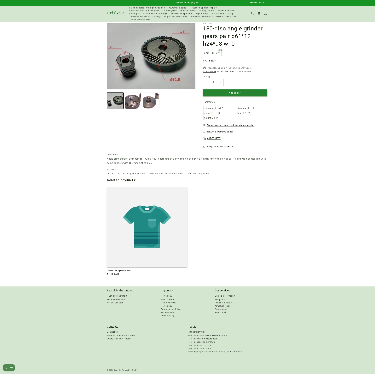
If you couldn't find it (117, 296)
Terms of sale (167, 312)
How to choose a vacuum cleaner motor (207, 335)
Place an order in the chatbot (121, 335)
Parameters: (209, 102)
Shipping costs (209, 71)
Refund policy (167, 315)
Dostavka (117, 370)
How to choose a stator (199, 345)
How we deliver (168, 302)
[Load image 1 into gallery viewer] (115, 100)
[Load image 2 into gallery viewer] (133, 100)
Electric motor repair (225, 296)
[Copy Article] (219, 53)
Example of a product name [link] (119, 271)
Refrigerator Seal (196, 332)
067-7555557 (214, 138)
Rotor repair (221, 312)
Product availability (170, 309)
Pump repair (221, 299)
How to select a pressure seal (202, 339)
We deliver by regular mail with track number (230, 125)
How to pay (166, 306)
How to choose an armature (201, 342)
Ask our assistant (115, 302)
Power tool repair (223, 302)
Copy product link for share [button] (219, 147)
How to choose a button (200, 348)
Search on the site (116, 299)
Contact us (112, 332)
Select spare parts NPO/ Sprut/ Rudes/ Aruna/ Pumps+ (215, 351)
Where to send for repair (119, 339)
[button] (156, 7)
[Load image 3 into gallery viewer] (151, 100)
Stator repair (221, 309)
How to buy (166, 296)
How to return (168, 299)
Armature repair (222, 306)
